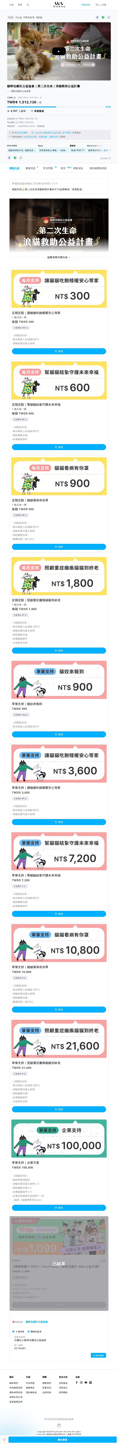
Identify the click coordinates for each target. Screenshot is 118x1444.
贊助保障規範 (16, 1392)
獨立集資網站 (21, 132)
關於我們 (13, 1383)
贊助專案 (62, 1439)
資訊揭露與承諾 (98, 168)
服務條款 (30, 1387)
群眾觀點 (63, 1392)
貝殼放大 (63, 1387)
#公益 (19, 17)
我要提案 (86, 4)
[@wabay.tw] (77, 1382)
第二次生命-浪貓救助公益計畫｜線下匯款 (51, 132)
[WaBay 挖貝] (86, 1382)
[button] (28, 5)
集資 (10, 17)
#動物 (39, 17)
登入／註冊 (101, 4)
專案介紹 (14, 168)
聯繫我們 (46, 1383)
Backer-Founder (64, 1431)
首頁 (11, 4)
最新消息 (32, 168)
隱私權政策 (31, 1392)
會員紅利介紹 (16, 1397)
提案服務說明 (16, 1401)
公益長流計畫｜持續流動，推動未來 (40, 136)
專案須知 (78, 168)
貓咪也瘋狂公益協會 (21, 91)
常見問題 (49, 168)
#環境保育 (29, 17)
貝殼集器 (63, 1383)
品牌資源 (46, 1392)
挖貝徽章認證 (16, 1387)
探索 (20, 4)
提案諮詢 (46, 1387)
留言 (65, 168)
